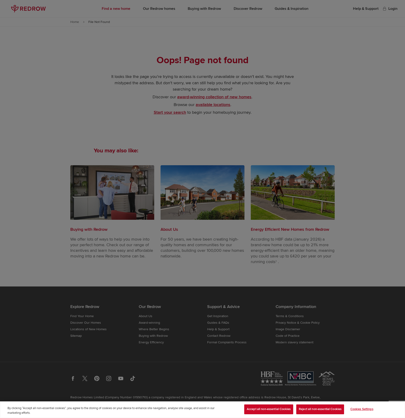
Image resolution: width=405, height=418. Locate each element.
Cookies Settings (361, 409)
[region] (202, 409)
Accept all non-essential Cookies (269, 409)
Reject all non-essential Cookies (320, 409)
